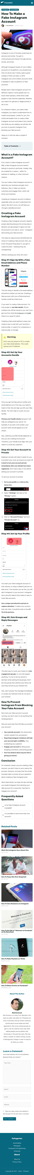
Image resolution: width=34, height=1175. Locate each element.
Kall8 (29, 313)
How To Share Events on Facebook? (14, 986)
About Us (17, 1159)
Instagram (5, 9)
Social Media (14, 9)
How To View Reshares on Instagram (15, 904)
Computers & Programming (17, 1148)
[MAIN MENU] (32, 3)
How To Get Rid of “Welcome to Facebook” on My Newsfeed (17, 931)
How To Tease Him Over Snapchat (13, 877)
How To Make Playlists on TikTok (13, 959)
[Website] (17, 1105)
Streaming (17, 1151)
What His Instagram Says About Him (15, 850)
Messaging (17, 1146)
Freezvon (20, 313)
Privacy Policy (17, 1162)
